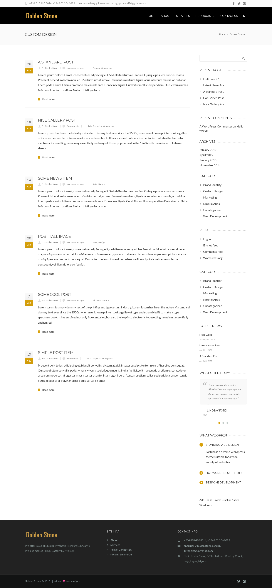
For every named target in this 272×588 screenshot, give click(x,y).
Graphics (97, 126)
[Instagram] (244, 4)
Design (96, 68)
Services (183, 16)
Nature (101, 184)
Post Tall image (54, 236)
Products (203, 16)
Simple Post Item (55, 352)
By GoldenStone (50, 68)
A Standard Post (56, 62)
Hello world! (206, 334)
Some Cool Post (54, 294)
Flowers (97, 300)
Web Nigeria (74, 581)
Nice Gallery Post (57, 120)
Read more (48, 99)
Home (151, 16)
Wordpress (106, 68)
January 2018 (207, 149)
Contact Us (229, 16)
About (166, 16)
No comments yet (75, 68)
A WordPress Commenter (215, 126)
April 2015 (206, 155)
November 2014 (210, 165)
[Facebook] (233, 4)
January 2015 (207, 160)
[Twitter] (239, 4)
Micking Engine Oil (121, 554)
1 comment (72, 358)
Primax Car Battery (121, 549)
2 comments (73, 126)
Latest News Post (209, 345)
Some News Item (55, 178)
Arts (90, 126)
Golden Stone (33, 581)
